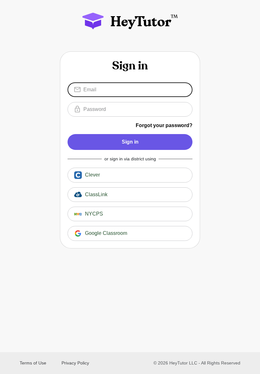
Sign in (130, 142)
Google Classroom (106, 233)
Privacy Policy (75, 362)
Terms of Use (33, 362)
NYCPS (94, 213)
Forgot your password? (164, 125)
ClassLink (96, 194)
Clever (92, 174)
